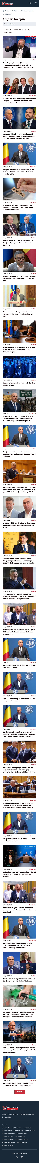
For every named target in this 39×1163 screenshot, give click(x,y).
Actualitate (32, 95)
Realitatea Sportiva (16, 1128)
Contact (4, 1114)
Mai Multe (19, 1092)
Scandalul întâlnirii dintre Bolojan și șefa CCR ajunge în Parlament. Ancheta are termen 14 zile (19, 632)
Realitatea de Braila (22, 1142)
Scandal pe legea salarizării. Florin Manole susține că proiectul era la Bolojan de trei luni (19, 278)
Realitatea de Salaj (20, 1136)
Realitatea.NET (6, 1128)
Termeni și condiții (13, 1114)
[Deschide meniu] (36, 3)
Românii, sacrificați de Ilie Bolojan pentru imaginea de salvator (19, 700)
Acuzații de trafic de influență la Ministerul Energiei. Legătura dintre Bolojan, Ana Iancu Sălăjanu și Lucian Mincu (19, 100)
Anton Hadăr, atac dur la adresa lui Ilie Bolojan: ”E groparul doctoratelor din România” (18, 243)
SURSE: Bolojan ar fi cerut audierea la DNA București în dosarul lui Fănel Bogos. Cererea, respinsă (19, 349)
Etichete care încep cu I (27, 11)
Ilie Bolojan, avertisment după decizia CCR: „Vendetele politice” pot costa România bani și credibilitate (17, 945)
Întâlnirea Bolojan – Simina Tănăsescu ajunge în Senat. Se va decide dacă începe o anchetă (19, 910)
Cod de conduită (6, 1117)
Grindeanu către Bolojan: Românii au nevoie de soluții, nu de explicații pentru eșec (18, 314)
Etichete (14, 11)
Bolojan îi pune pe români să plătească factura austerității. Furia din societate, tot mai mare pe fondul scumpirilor (18, 418)
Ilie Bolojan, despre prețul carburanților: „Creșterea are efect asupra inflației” (18, 1084)
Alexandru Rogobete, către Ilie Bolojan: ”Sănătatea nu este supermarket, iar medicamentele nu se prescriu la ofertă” (18, 805)
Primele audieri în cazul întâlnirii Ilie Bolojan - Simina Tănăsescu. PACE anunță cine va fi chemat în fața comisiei (19, 596)
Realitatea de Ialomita (7, 1139)
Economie (33, 202)
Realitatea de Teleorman (8, 1133)
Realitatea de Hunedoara (8, 1142)
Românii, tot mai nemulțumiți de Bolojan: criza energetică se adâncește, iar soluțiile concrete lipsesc (19, 1050)
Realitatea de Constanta (22, 1139)
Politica (33, 60)
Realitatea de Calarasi (7, 1136)
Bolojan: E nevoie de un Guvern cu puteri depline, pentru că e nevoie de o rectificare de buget (19, 454)
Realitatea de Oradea (7, 1145)
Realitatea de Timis (22, 1133)
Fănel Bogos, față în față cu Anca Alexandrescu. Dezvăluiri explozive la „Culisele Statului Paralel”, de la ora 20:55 (19, 65)
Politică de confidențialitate (27, 1114)
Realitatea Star (27, 1128)
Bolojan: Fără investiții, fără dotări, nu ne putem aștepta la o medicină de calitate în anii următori (18, 172)
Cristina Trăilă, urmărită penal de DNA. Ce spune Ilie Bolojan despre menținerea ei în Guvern (19, 525)
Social (34, 1045)
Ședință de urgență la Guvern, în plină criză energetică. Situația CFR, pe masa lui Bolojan (19, 874)
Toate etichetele (11, 24)
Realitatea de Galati (30, 1130)
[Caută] (30, 3)
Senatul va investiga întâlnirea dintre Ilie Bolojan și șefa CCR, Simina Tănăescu (19, 980)
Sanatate (33, 166)
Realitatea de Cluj (18, 1130)
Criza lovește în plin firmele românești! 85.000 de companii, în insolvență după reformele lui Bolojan (18, 207)
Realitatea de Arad (7, 1130)
